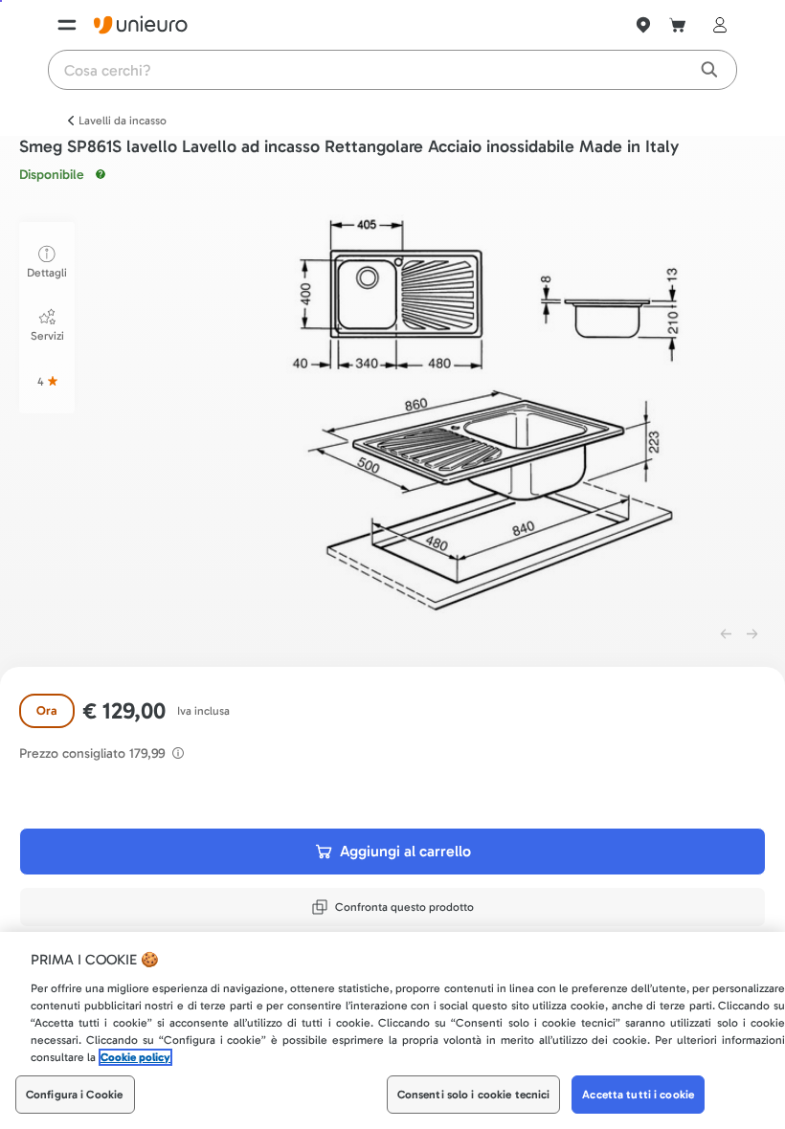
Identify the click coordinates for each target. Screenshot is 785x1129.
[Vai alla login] (716, 24)
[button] (486, 413)
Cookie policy (135, 1057)
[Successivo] (752, 634)
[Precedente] (725, 634)
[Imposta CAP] (643, 24)
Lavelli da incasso (122, 120)
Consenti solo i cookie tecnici (473, 1094)
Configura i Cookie (74, 1094)
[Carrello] (677, 24)
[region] (392, 1030)
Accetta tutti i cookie (638, 1094)
